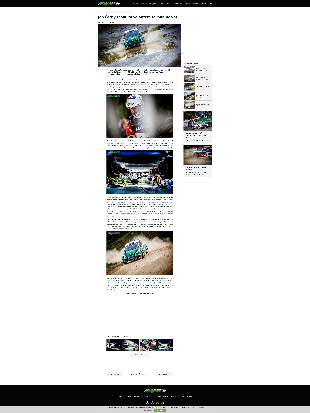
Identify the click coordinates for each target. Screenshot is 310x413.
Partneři (195, 4)
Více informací (148, 410)
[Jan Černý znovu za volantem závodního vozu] (139, 45)
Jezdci (161, 4)
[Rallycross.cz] (109, 4)
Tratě (167, 4)
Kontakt (203, 4)
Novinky (135, 4)
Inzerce (187, 4)
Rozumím (159, 410)
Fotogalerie (153, 4)
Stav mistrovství (177, 4)
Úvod (100, 12)
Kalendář (144, 4)
